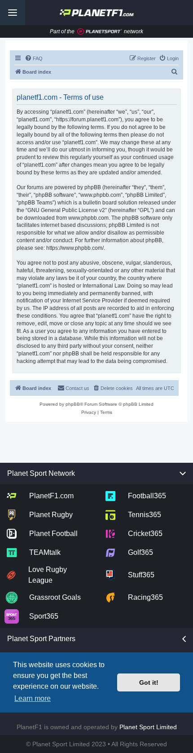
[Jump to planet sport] (99, 31)
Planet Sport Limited (148, 727)
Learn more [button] (32, 698)
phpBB (73, 404)
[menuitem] (34, 58)
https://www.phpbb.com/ (75, 248)
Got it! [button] (148, 682)
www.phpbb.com (88, 218)
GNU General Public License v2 (66, 210)
